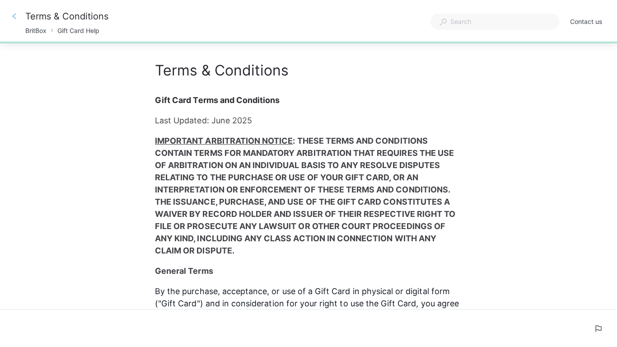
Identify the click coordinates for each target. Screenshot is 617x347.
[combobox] (494, 22)
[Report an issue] (598, 328)
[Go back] (14, 16)
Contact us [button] (586, 21)
